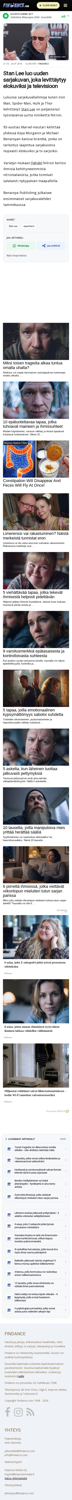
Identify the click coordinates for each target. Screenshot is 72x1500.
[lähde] (36, 163)
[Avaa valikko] (65, 5)
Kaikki (63, 1139)
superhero (29, 226)
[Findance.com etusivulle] (16, 5)
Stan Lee (28, 109)
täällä (21, 1376)
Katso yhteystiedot (16, 1478)
